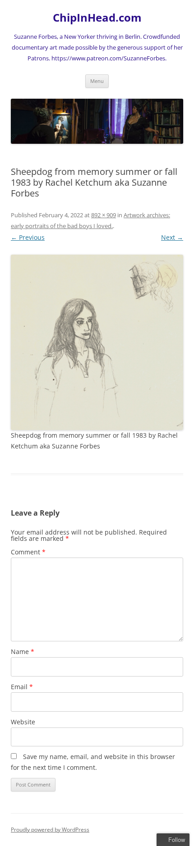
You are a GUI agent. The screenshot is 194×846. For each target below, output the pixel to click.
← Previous (28, 237)
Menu (97, 81)
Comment (28, 552)
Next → (172, 237)
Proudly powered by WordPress (50, 829)
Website (23, 722)
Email (22, 686)
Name (22, 651)
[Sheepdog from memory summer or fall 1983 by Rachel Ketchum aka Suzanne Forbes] (97, 342)
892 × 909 (103, 215)
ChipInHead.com (97, 18)
